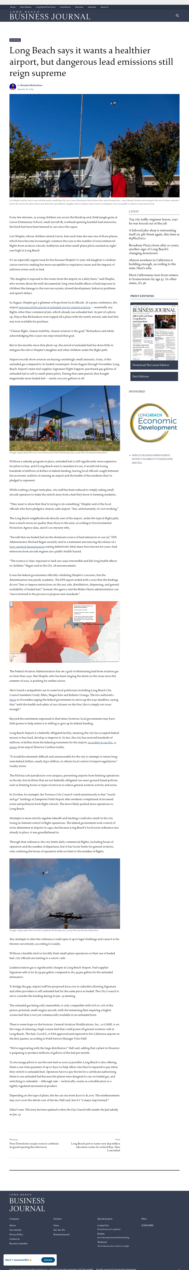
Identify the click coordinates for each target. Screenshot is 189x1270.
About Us (105, 7)
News (56, 1225)
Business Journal (61, 1234)
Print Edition (25, 7)
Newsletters (65, 7)
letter (12, 700)
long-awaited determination (27, 546)
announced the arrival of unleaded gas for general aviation (55, 307)
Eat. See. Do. (59, 1230)
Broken (113, 1235)
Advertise (79, 7)
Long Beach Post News (46, 7)
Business (15, 40)
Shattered (113, 1244)
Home (13, 7)
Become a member (18, 1243)
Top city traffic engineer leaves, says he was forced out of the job (153, 221)
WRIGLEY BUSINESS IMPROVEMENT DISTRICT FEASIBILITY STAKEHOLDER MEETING (152, 459)
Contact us (14, 1239)
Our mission (15, 1230)
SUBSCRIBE (147, 1225)
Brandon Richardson (31, 85)
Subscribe (92, 7)
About (12, 1225)
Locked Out (108, 1227)
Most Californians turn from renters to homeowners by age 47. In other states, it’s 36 (153, 279)
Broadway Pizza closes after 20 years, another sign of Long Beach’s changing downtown (154, 249)
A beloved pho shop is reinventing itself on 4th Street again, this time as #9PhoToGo (154, 234)
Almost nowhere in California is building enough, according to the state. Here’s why (152, 264)
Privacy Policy (16, 1234)
